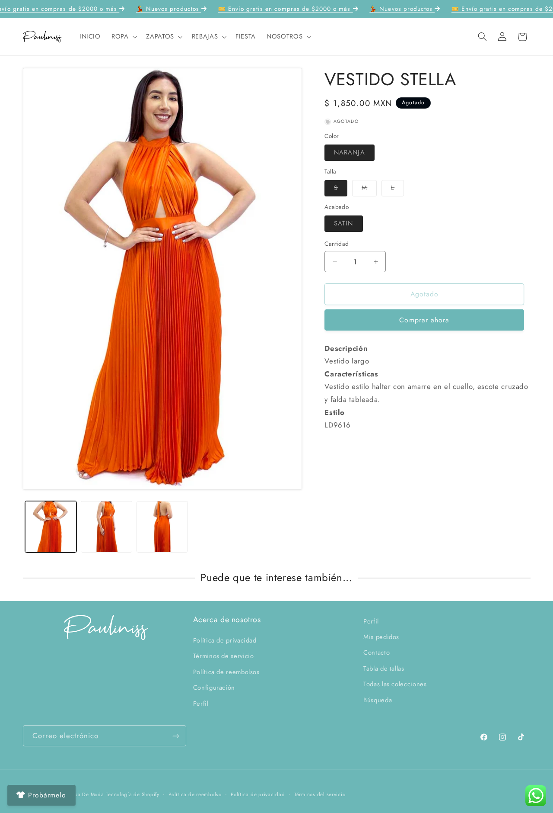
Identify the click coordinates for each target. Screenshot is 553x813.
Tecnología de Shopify (132, 794)
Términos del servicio (319, 794)
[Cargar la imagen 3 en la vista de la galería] (162, 527)
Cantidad (336, 243)
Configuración (214, 687)
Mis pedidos (381, 637)
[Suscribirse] (175, 735)
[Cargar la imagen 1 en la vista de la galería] (50, 527)
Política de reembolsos (226, 672)
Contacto (376, 652)
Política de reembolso (194, 794)
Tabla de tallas (383, 668)
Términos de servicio (223, 656)
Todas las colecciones (394, 684)
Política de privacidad (225, 640)
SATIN (348, 224)
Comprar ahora (424, 320)
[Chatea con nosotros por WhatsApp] (535, 795)
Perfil (201, 703)
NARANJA (354, 154)
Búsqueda (377, 700)
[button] (123, 36)
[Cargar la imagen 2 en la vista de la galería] (106, 527)
